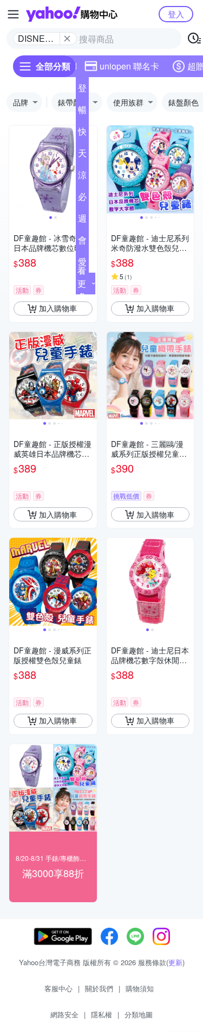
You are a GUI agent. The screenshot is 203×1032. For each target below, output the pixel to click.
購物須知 (140, 988)
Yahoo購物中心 (71, 14)
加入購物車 (58, 308)
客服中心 (58, 988)
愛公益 (82, 264)
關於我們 (99, 988)
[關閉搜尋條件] (67, 38)
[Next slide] (90, 169)
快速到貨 (82, 133)
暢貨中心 (82, 112)
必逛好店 (82, 198)
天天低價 (82, 155)
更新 (175, 962)
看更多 (81, 283)
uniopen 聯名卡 (129, 66)
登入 (176, 14)
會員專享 (82, 242)
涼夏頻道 (82, 177)
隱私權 (101, 1014)
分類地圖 (139, 1014)
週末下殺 (82, 220)
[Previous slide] (16, 169)
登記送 (82, 90)
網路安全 (64, 1014)
